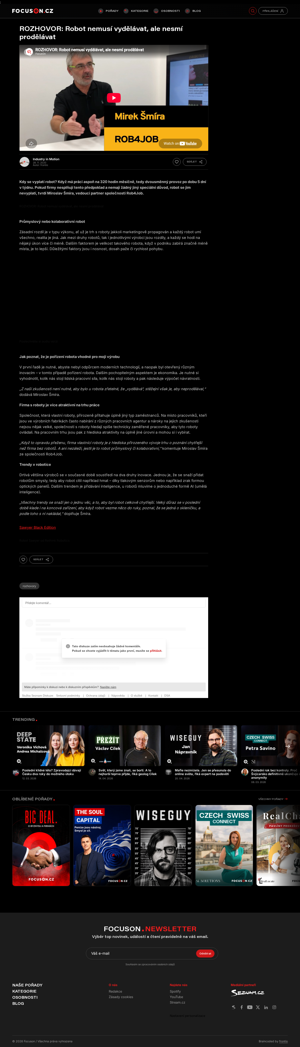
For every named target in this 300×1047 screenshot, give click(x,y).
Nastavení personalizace (187, 1016)
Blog (196, 10)
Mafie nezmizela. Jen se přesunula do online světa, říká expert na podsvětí (203, 772)
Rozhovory (29, 586)
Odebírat (205, 953)
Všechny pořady (270, 799)
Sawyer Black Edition (37, 527)
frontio (283, 1041)
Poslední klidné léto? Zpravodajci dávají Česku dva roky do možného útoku (51, 772)
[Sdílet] (195, 162)
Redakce (115, 991)
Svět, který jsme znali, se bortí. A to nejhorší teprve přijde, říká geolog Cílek (128, 772)
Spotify (175, 991)
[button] (288, 746)
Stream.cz (177, 1002)
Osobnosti (170, 10)
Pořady (112, 10)
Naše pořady (27, 985)
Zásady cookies (121, 997)
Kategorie (139, 10)
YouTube (176, 997)
